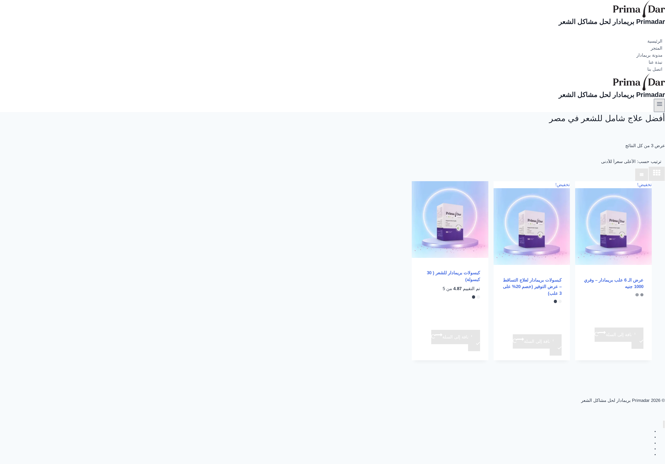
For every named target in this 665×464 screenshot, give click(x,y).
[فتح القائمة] (659, 105)
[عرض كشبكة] (656, 173)
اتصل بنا (654, 69)
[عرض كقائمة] (641, 174)
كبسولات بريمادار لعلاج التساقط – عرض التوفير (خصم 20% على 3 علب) (532, 287)
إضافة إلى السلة (621, 334)
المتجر (656, 48)
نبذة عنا (655, 62)
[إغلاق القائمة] (664, 424)
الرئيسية (654, 41)
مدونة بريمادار (649, 55)
